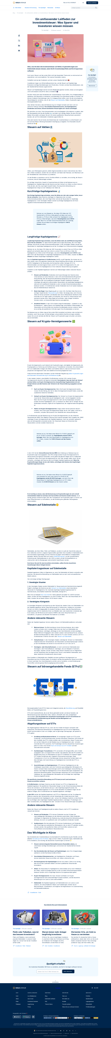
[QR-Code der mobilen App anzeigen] (33, 1016)
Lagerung (80, 945)
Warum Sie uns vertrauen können (70, 1006)
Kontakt (64, 1001)
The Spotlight (42, 7)
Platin (24, 945)
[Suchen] (96, 8)
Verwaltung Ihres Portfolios (40, 838)
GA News (57, 7)
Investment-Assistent (33, 1001)
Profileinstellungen (90, 1006)
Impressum (66, 1033)
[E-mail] (19, 50)
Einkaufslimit (89, 1004)
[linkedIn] (19, 45)
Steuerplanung (52, 293)
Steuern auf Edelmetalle (58, 100)
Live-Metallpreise (32, 996)
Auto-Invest (30, 998)
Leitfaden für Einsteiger (89, 945)
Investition (50, 945)
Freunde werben (66, 1004)
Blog (14, 12)
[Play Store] (26, 1016)
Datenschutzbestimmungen (56, 1033)
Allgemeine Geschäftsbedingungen (40, 1033)
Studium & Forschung (31, 7)
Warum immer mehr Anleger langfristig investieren (54, 933)
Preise (29, 1006)
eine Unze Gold (45, 594)
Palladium (28, 945)
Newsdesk (50, 7)
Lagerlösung (31, 1004)
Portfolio (88, 996)
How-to (76, 945)
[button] (68, 971)
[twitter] (19, 40)
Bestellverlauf (89, 998)
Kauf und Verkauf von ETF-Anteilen (61, 745)
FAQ (46, 1001)
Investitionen (33, 892)
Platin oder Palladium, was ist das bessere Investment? (26, 933)
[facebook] (19, 35)
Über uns (64, 996)
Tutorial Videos (49, 1004)
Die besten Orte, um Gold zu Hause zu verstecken (83, 933)
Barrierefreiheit (75, 1033)
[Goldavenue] (19, 2)
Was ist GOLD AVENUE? (69, 2)
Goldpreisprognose (59, 556)
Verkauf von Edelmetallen (58, 588)
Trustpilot (58, 988)
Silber (17, 998)
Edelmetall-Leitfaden (50, 998)
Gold (39, 892)
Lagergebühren (90, 1001)
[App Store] (17, 1016)
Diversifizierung (70, 708)
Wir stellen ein (65, 998)
